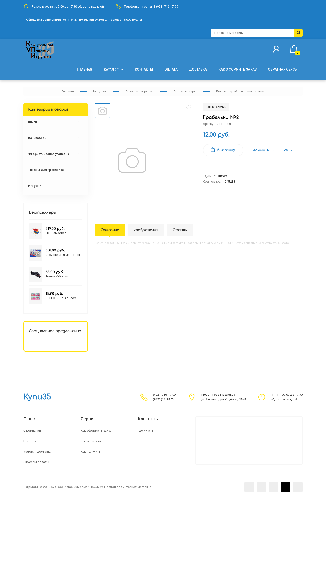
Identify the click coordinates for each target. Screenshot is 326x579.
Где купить (146, 430)
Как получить (91, 451)
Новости (30, 441)
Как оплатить (91, 441)
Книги (32, 122)
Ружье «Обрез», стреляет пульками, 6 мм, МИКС (62, 276)
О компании (32, 430)
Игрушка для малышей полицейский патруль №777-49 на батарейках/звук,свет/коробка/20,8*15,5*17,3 (64, 254)
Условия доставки (37, 451)
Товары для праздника (46, 170)
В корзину (226, 150)
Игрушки (34, 186)
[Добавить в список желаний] (188, 107)
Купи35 (37, 397)
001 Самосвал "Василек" (56, 233)
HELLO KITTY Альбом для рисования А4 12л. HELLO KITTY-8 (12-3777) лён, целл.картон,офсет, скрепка (64, 298)
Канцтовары (37, 138)
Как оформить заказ (96, 430)
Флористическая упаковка (48, 154)
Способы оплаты (36, 462)
